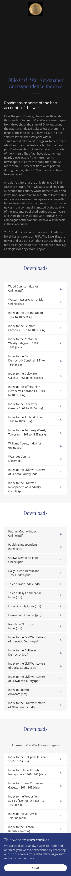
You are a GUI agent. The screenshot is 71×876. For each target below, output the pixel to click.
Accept (35, 867)
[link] (35, 9)
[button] (9, 9)
